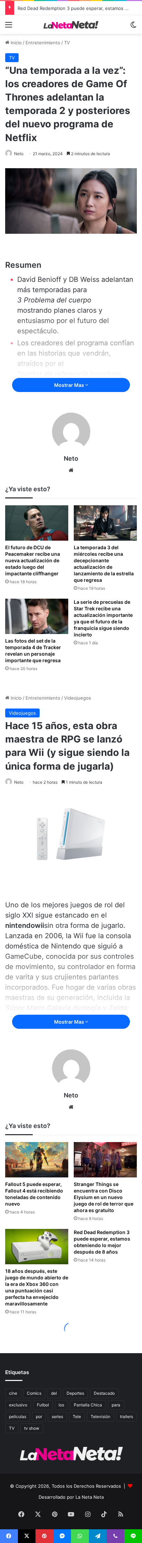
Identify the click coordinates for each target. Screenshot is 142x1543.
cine (13, 1393)
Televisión (100, 1416)
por (39, 1416)
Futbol (43, 1404)
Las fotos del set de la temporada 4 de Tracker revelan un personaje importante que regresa (33, 650)
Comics (34, 1393)
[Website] (71, 470)
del (54, 1393)
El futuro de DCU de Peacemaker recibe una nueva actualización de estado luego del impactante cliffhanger (32, 560)
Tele (77, 1416)
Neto (18, 153)
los (61, 1404)
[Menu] (8, 27)
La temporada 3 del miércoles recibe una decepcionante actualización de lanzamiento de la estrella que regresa (104, 563)
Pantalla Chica (88, 1404)
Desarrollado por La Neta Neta (71, 1497)
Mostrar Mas (69, 385)
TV (67, 42)
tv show (31, 1428)
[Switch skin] (133, 27)
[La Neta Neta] (71, 24)
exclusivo (18, 1404)
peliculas (17, 1416)
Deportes (75, 1393)
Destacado (104, 1393)
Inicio (15, 42)
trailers (126, 1416)
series (57, 1416)
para (116, 1404)
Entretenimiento (43, 42)
